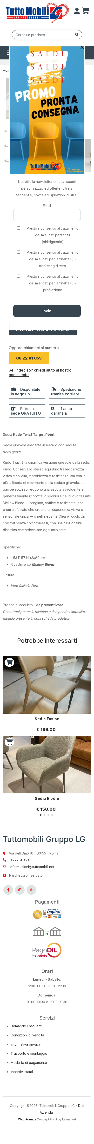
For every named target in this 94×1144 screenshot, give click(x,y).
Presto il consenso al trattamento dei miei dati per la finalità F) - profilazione (53, 283)
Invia (46, 310)
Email (47, 206)
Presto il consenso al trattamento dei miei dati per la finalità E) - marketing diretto (53, 259)
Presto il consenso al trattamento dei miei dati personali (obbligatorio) (53, 235)
